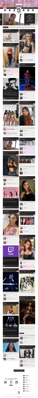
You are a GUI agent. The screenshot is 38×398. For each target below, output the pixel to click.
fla (6, 102)
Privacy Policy (7, 396)
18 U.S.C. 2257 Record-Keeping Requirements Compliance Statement (17, 396)
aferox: (24, 133)
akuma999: (25, 59)
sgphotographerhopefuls (8, 90)
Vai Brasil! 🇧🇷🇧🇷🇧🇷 (7, 101)
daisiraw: (24, 147)
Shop (33, 11)
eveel (24, 298)
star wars (5, 328)
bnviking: (24, 55)
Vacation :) (22, 138)
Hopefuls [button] (16, 27)
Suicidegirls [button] (11, 27)
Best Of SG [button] (5, 27)
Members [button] (21, 27)
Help (27, 394)
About (29, 394)
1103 (32, 24)
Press (33, 394)
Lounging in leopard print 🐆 (26, 346)
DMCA (5, 396)
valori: (24, 151)
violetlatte (6, 138)
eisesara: (24, 203)
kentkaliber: (25, 364)
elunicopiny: (9, 237)
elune (7, 153)
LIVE (19, 395)
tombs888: (24, 207)
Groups (14, 11)
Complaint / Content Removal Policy (25, 396)
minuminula (30, 21)
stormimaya (24, 139)
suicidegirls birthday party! (9, 199)
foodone (25, 271)
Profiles (10, 11)
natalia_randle (26, 102)
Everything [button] (27, 27)
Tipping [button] (32, 27)
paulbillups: (9, 132)
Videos (28, 11)
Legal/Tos (4, 396)
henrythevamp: (25, 341)
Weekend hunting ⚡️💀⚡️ (25, 270)
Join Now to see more (19, 370)
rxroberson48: (25, 168)
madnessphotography (9, 44)
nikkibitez (23, 157)
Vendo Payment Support (33, 396)
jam (22, 236)
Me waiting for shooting (25, 101)
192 (27, 24)
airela (4, 302)
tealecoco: (25, 360)
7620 (8, 98)
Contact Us (30, 396)
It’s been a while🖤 (24, 235)
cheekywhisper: (25, 230)
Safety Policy (10, 396)
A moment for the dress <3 (9, 43)
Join (5, 11)
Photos (23, 11)
